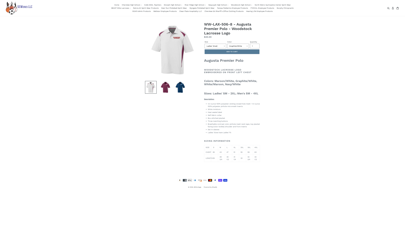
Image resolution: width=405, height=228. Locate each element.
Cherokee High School (131, 5)
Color (229, 42)
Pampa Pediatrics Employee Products (232, 8)
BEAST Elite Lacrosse (120, 8)
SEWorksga (197, 187)
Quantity (253, 42)
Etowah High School (172, 5)
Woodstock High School (241, 5)
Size (206, 42)
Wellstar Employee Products (165, 11)
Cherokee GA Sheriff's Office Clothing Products (224, 11)
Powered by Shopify (210, 187)
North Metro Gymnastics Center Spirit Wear (273, 5)
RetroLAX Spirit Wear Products (146, 8)
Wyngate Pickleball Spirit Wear (202, 8)
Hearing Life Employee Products (259, 11)
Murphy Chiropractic (285, 8)
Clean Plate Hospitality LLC (190, 11)
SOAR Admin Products (141, 11)
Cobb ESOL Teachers (152, 5)
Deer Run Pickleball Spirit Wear (174, 8)
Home (116, 5)
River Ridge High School (195, 5)
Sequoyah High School (217, 5)
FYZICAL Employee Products (262, 8)
